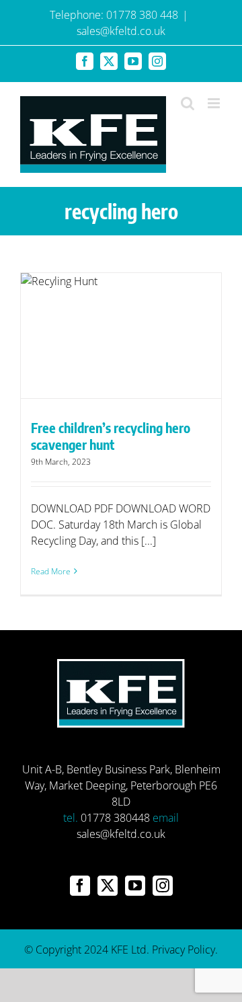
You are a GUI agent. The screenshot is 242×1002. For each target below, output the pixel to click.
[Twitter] (107, 886)
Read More (51, 571)
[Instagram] (163, 886)
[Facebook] (80, 886)
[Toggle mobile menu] (215, 103)
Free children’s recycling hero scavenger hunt (110, 436)
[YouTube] (135, 886)
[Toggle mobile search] (187, 103)
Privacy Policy (183, 949)
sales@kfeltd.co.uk (121, 31)
